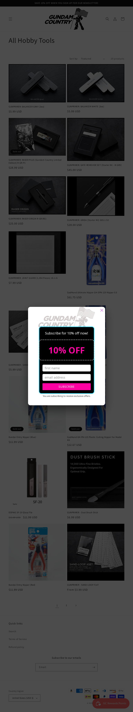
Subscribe (67, 387)
